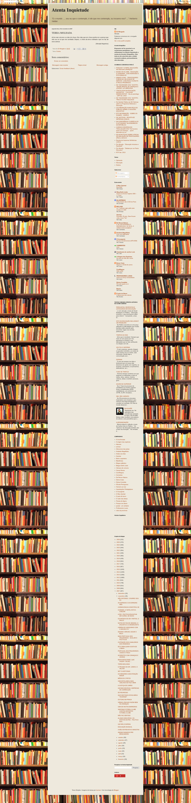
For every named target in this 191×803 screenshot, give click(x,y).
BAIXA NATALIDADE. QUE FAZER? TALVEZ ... (126, 660)
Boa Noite (119, 187)
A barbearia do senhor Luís (125, 252)
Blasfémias (119, 461)
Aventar (119, 215)
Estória (59, 51)
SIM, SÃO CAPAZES (122, 396)
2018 (118, 561)
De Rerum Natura (122, 223)
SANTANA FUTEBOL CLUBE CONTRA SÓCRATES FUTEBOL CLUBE (127, 711)
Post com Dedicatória (122, 234)
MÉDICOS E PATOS (124, 678)
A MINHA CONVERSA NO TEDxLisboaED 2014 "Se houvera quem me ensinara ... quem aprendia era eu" (126, 129)
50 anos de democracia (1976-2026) (126, 241)
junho (120, 748)
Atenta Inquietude (70, 9)
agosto (120, 743)
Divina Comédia (121, 282)
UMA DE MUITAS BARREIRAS (127, 707)
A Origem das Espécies (124, 256)
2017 (118, 564)
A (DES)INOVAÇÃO (122, 422)
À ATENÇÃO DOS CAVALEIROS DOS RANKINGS (128, 643)
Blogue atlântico (121, 463)
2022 (118, 550)
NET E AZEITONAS (124, 671)
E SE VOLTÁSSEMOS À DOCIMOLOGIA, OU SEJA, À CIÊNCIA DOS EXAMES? (125, 226)
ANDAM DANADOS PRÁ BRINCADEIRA (125, 733)
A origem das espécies (123, 442)
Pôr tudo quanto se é (122, 284)
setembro (121, 740)
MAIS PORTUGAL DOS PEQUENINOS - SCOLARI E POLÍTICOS (127, 637)
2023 (118, 547)
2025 (118, 542)
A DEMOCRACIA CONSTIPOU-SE (128, 607)
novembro (121, 596)
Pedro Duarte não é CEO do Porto (126, 202)
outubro (121, 737)
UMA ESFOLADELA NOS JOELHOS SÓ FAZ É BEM (127, 682)
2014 (118, 572)
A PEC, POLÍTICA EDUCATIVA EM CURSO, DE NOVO (127, 615)
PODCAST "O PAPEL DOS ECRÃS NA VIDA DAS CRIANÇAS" (127, 68)
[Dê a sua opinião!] (80, 49)
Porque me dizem (121, 503)
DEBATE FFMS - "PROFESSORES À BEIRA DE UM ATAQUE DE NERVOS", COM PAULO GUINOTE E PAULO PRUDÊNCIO (127, 80)
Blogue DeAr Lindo (122, 465)
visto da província (121, 510)
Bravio (118, 289)
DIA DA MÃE (128, 408)
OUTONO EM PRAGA (125, 699)
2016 (118, 566)
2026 (118, 539)
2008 (118, 588)
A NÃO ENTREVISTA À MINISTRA (128, 729)
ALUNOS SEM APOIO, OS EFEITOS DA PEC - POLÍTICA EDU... (128, 719)
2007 (118, 591)
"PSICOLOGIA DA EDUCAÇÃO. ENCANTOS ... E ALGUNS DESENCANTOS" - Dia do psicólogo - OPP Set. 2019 (127, 93)
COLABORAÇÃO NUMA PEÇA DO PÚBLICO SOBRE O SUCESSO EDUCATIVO (127, 109)
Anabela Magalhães (123, 232)
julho (120, 745)
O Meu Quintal (121, 185)
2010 (118, 583)
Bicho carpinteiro (121, 458)
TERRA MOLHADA (124, 664)
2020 (118, 555)
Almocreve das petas (122, 449)
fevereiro (121, 759)
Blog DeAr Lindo (122, 192)
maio (120, 751)
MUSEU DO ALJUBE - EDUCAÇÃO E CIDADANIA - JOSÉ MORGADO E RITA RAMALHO (127, 73)
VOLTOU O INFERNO (123, 347)
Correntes (119, 475)
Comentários (121, 176)
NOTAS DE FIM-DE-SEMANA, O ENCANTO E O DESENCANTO (128, 624)
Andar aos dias (121, 454)
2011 (118, 580)
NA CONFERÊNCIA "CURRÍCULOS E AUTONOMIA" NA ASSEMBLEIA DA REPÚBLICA (127, 123)
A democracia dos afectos (124, 295)
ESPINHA (119, 359)
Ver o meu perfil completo (122, 41)
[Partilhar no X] (81, 49)
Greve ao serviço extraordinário (125, 277)
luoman (98, 790)
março (120, 756)
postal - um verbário (122, 506)
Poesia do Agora (121, 501)
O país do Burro (121, 293)
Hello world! (119, 271)
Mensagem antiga (102, 65)
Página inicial (82, 65)
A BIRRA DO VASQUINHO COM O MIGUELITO (128, 628)
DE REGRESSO (123, 692)
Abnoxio (118, 444)
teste (117, 247)
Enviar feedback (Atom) (67, 68)
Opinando (119, 160)
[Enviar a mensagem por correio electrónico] (74, 48)
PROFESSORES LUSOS (124, 276)
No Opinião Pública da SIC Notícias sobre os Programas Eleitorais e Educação (127, 103)
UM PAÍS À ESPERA (124, 724)
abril (119, 754)
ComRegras (120, 269)
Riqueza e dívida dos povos (124, 264)
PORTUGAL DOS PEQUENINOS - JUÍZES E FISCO (128, 651)
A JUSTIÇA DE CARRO (125, 685)
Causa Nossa (120, 470)
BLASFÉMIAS (121, 200)
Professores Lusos (122, 508)
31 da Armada (120, 439)
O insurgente (120, 491)
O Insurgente (120, 239)
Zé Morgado (120, 31)
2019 (118, 558)
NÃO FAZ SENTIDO (124, 715)
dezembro (121, 593)
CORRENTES (120, 245)
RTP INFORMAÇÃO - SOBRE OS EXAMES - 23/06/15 (126, 114)
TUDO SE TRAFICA (122, 372)
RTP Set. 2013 (120, 152)
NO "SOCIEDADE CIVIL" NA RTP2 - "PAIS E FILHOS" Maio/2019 (127, 98)
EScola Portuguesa (122, 484)
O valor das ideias (122, 498)
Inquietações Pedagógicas (124, 489)
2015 (118, 569)
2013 (118, 574)
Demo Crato (120, 263)
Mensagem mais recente (60, 65)
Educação (119, 162)
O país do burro (121, 496)
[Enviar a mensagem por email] (78, 49)
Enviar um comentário (61, 61)
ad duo (118, 447)
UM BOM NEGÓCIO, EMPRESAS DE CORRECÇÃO (128, 689)
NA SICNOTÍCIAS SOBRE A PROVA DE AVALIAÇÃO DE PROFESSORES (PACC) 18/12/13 (127, 136)
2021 (118, 553)
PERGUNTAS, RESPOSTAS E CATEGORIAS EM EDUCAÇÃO (126, 308)
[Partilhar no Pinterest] (85, 49)
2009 (118, 585)
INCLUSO (119, 206)
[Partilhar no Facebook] (83, 49)
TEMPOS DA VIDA (122, 335)
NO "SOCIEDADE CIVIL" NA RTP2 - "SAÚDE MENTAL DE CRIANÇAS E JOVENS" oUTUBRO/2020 (127, 86)
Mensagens (121, 173)
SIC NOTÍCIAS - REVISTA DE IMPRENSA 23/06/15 (125, 118)
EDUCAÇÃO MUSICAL (125, 727)
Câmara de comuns (122, 468)
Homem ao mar (121, 487)
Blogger (116, 790)
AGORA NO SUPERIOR (123, 384)
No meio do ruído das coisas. (124, 258)
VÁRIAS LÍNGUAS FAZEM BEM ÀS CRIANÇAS (128, 703)
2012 (118, 577)
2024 (118, 545)
